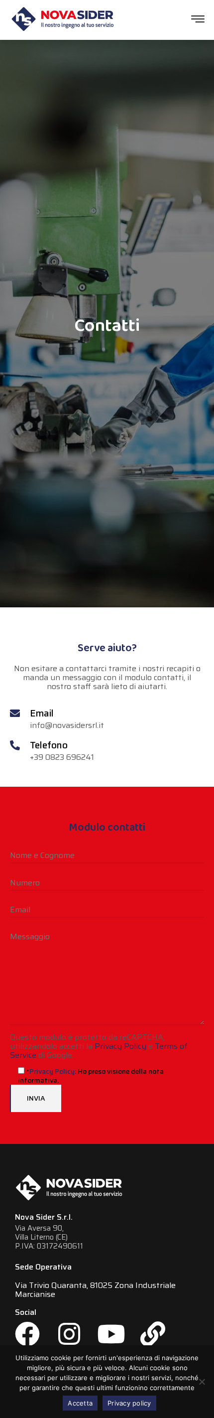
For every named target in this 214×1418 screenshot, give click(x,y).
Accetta (80, 1403)
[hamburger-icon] (198, 20)
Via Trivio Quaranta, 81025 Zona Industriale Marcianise (95, 1290)
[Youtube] (111, 1333)
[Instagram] (69, 1333)
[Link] (152, 1333)
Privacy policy (129, 1403)
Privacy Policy (120, 1046)
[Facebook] (27, 1333)
